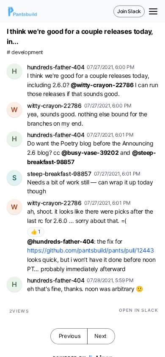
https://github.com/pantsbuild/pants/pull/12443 (90, 250)
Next (100, 335)
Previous (70, 335)
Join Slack (129, 11)
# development (25, 52)
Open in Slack (138, 310)
